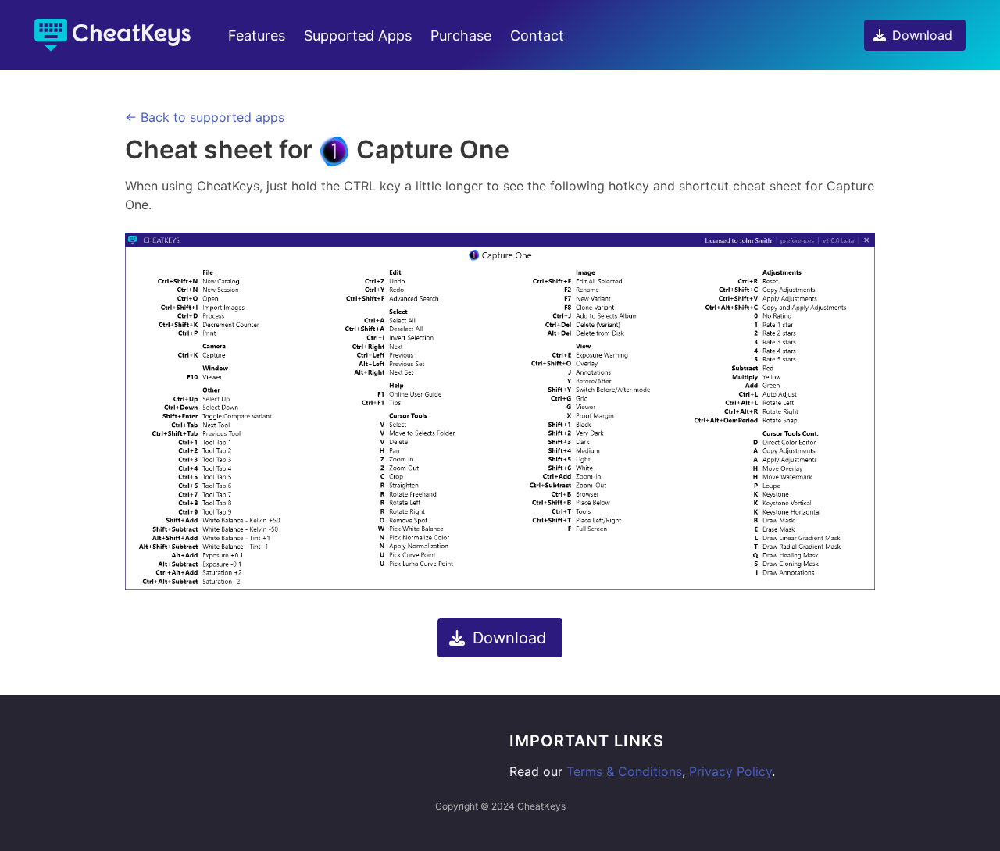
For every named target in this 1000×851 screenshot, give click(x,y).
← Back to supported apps (204, 117)
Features (256, 35)
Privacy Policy (730, 771)
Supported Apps (358, 35)
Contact (537, 35)
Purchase (460, 35)
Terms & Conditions (624, 771)
